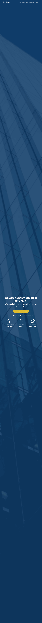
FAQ (20, 2)
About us (23, 2)
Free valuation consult (21, 311)
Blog (27, 2)
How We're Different (33, 2)
